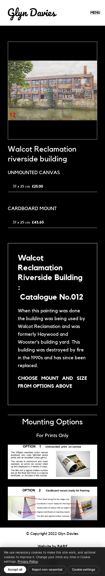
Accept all (15, 569)
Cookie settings (83, 569)
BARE (62, 546)
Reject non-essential (47, 569)
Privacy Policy (28, 561)
